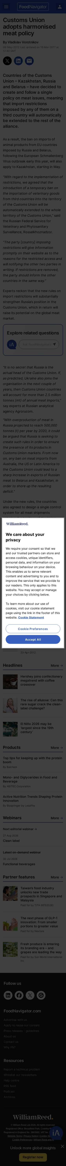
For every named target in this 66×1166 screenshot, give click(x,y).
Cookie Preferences (33, 629)
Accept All (33, 639)
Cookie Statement (31, 617)
